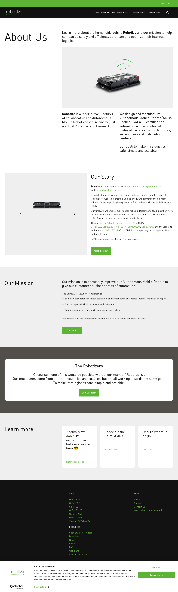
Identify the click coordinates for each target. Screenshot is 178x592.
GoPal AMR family (113, 223)
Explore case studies (75, 462)
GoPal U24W (147, 226)
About (137, 499)
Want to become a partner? (148, 510)
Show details (40, 587)
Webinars (74, 550)
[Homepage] (14, 12)
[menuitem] (101, 13)
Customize (155, 575)
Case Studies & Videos (80, 532)
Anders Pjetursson (135, 186)
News (72, 539)
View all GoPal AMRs (79, 521)
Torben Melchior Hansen (108, 190)
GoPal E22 (96, 226)
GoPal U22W (134, 226)
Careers (138, 503)
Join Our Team (89, 392)
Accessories (138, 12)
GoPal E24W (120, 226)
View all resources (78, 554)
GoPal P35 (110, 230)
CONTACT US (164, 3)
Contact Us (139, 506)
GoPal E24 (107, 226)
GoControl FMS (120, 12)
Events (72, 543)
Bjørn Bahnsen (153, 186)
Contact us (72, 330)
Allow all (156, 567)
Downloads (75, 536)
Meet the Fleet (101, 250)
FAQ (71, 547)
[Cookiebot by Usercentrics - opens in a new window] (16, 587)
